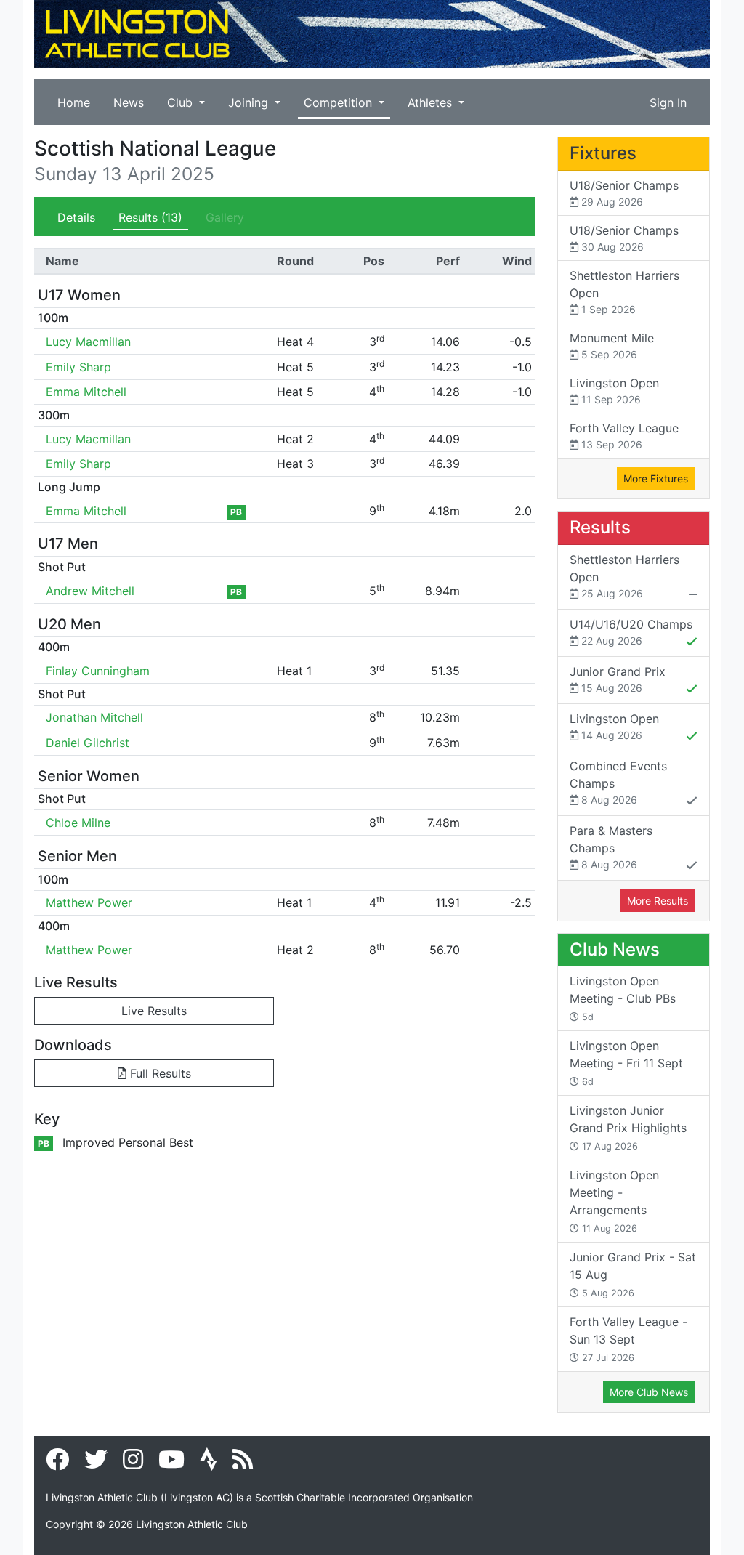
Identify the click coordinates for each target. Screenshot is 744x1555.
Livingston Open (614, 390)
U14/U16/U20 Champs (631, 632)
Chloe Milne (78, 822)
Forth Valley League (624, 436)
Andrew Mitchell (90, 590)
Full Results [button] (158, 1073)
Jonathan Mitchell (94, 717)
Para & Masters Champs (611, 847)
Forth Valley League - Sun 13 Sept (628, 1338)
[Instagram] (133, 1463)
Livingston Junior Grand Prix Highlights (628, 1127)
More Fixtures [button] (655, 478)
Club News (615, 949)
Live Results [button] (154, 1010)
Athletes (432, 102)
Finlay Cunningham (98, 670)
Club (181, 102)
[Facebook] (57, 1463)
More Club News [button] (649, 1392)
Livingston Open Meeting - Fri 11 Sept (626, 1062)
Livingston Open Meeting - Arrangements (614, 1201)
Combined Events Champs (618, 782)
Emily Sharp (78, 367)
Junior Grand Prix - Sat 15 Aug (633, 1274)
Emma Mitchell (86, 391)
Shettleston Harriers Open (624, 291)
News (128, 102)
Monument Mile (612, 345)
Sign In (668, 102)
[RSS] (242, 1463)
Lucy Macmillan (88, 341)
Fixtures (603, 152)
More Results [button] (657, 900)
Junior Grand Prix (618, 679)
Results (150, 217)
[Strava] (208, 1463)
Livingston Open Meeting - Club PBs (623, 998)
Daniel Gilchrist (87, 742)
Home (73, 102)
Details (76, 217)
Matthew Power (89, 902)
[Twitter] (96, 1463)
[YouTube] (171, 1463)
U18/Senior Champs (624, 193)
